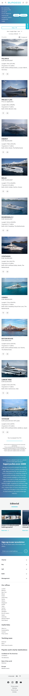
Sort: (8, 31)
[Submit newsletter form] (25, 551)
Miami (3, 594)
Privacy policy (14, 686)
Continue (23, 15)
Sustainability (5, 630)
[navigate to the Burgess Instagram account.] (12, 683)
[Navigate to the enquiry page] (26, 2)
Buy (3, 564)
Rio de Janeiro (5, 613)
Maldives (4, 663)
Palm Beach (5, 620)
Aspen (3, 615)
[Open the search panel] (5, 2)
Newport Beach (6, 618)
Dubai (3, 595)
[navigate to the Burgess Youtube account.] (21, 683)
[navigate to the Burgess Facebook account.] (8, 683)
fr (20, 676)
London (3, 588)
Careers (4, 632)
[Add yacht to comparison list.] (7, 74)
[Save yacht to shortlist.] (3, 74)
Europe (4, 666)
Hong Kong (4, 597)
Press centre (5, 633)
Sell (3, 569)
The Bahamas (5, 657)
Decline (16, 15)
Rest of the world (7, 661)
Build (3, 573)
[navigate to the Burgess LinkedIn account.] (16, 683)
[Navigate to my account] (23, 2)
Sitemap (14, 688)
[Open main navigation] (2, 2)
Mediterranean (5, 668)
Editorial (4, 641)
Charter (4, 560)
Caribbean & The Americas (9, 653)
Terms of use (14, 690)
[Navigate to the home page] (14, 2)
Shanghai (4, 611)
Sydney (3, 608)
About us (4, 628)
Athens (3, 601)
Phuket (3, 604)
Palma (3, 599)
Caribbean (4, 655)
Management (6, 578)
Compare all (24, 37)
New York (4, 592)
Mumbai (4, 609)
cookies (9, 11)
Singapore (4, 602)
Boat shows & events (7, 645)
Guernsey (4, 616)
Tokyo (3, 606)
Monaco (4, 590)
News (3, 643)
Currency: (11, 33)
